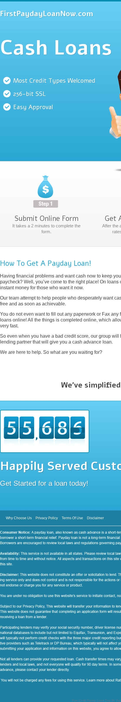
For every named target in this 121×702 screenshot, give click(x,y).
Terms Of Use (72, 518)
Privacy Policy (47, 518)
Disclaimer (95, 518)
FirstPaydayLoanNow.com (46, 14)
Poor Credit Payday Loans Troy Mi (93, 700)
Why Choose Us (19, 518)
